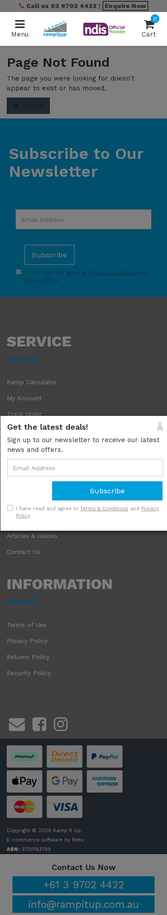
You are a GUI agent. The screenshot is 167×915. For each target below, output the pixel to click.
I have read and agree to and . (87, 512)
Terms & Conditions (104, 509)
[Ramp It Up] (55, 28)
